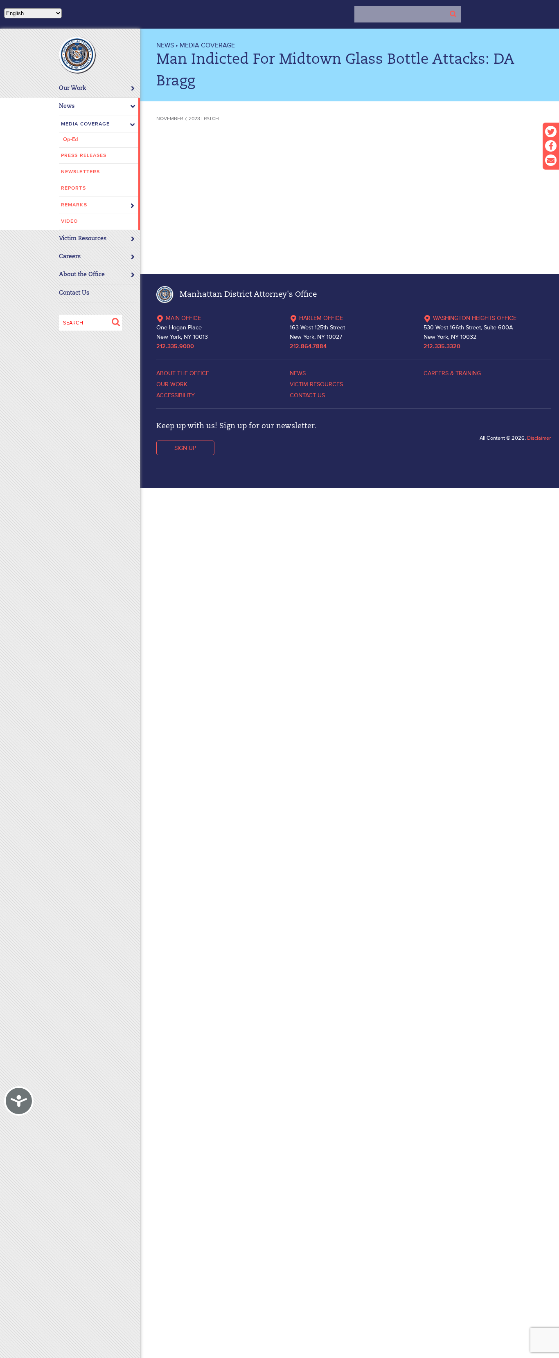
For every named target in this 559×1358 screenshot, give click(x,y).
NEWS (165, 45)
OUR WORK (171, 384)
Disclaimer (539, 438)
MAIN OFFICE (183, 318)
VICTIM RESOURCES (316, 384)
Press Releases (83, 155)
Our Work (72, 88)
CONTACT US (307, 395)
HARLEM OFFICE (321, 318)
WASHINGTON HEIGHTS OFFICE (474, 318)
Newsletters (80, 172)
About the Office (82, 275)
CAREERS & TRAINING (452, 373)
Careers (70, 257)
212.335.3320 (442, 346)
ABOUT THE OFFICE (182, 373)
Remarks (74, 205)
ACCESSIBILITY (175, 395)
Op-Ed (70, 139)
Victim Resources (82, 239)
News (66, 106)
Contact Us (74, 293)
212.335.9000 (175, 346)
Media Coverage (85, 124)
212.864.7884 (308, 346)
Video (69, 221)
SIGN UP (185, 448)
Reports (73, 188)
